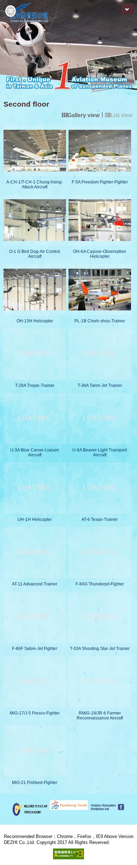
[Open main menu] (127, 9)
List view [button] (121, 115)
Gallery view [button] (83, 115)
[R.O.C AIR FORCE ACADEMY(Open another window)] (29, 809)
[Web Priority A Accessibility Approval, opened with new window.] (68, 853)
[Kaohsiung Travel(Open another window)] (68, 804)
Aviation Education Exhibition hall (70, 12)
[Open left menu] (10, 11)
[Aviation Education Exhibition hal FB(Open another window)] (106, 807)
